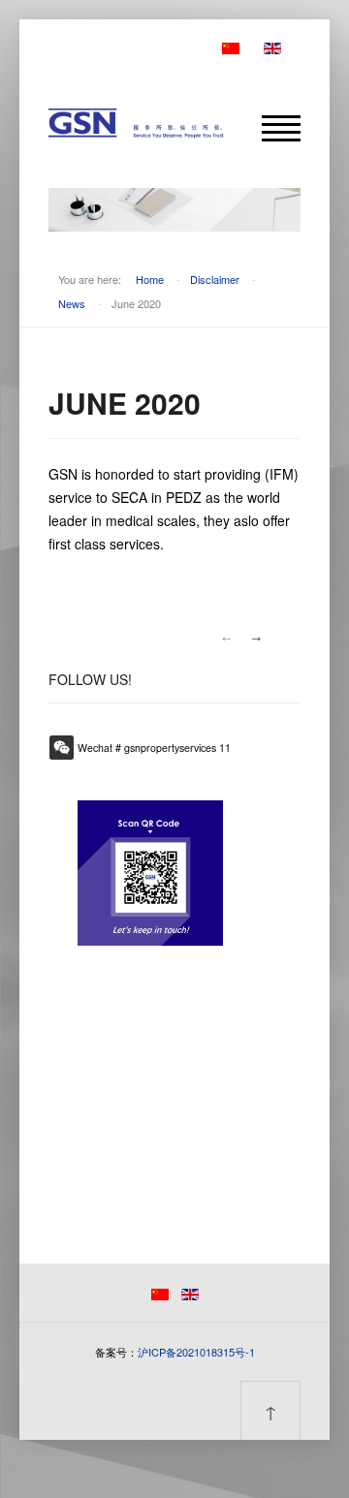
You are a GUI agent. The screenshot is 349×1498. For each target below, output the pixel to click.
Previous (225, 638)
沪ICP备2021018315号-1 (196, 1351)
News (71, 303)
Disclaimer (214, 279)
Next (256, 638)
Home (150, 279)
